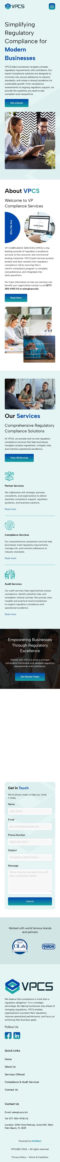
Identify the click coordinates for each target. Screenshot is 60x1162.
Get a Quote (16, 103)
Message (13, 865)
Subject (12, 850)
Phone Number (16, 835)
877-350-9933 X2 (18, 1118)
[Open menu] (52, 6)
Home (8, 1059)
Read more (10, 509)
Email (11, 819)
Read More (16, 297)
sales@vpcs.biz (20, 1112)
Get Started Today (30, 676)
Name (11, 804)
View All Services (19, 457)
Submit (30, 901)
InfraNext (36, 1141)
